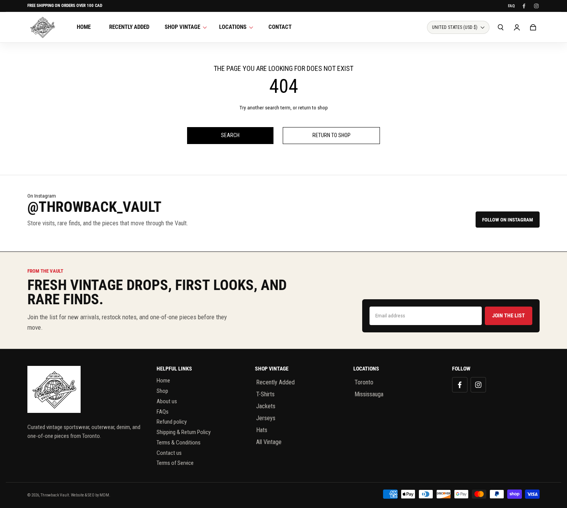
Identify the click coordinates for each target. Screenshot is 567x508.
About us (167, 401)
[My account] (516, 27)
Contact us (169, 452)
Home (163, 380)
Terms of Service (175, 462)
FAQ (511, 6)
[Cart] (533, 27)
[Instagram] (536, 5)
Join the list (508, 315)
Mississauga (368, 394)
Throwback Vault (54, 495)
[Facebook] (523, 5)
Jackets (265, 406)
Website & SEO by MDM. (90, 495)
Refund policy (172, 421)
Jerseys (265, 418)
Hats (261, 430)
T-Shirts (265, 394)
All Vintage (269, 442)
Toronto (363, 382)
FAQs (163, 411)
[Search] (500, 27)
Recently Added (275, 382)
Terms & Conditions (179, 442)
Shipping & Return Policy (184, 432)
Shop (162, 390)
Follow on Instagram (507, 220)
